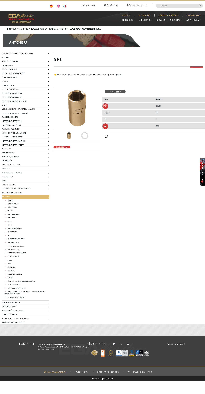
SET (9, 235)
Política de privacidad (140, 372)
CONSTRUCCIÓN (8, 153)
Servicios (161, 20)
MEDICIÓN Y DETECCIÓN (11, 157)
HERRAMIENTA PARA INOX (11, 125)
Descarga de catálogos (138, 5)
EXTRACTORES (7, 65)
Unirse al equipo (88, 5)
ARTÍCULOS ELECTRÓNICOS (12, 173)
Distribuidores (194, 15)
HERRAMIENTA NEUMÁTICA (12, 97)
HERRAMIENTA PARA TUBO (12, 121)
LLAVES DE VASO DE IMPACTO (16, 239)
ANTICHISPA (25, 29)
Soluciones (145, 20)
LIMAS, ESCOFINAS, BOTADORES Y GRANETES (18, 109)
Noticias (126, 15)
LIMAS (9, 263)
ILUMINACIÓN (7, 161)
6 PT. (67, 29)
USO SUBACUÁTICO (9, 307)
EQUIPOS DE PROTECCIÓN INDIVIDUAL (16, 318)
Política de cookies (108, 372)
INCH (62, 29)
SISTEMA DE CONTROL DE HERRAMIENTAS (17, 53)
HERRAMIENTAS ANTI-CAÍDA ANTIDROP (16, 189)
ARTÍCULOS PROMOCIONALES (13, 322)
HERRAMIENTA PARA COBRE (12, 137)
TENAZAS (10, 211)
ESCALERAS (6, 169)
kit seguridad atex (14, 285)
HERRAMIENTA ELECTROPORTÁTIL (14, 101)
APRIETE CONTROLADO (10, 89)
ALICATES (10, 200)
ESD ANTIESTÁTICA (9, 185)
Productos (127, 20)
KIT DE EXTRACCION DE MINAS (17, 288)
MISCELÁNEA (11, 267)
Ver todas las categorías (16, 297)
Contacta (203, 171)
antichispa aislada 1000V (12, 193)
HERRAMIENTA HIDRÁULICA (12, 93)
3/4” (46, 29)
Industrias (175, 20)
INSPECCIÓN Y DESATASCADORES (14, 133)
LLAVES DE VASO (37, 29)
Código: (112, 92)
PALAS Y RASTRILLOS (14, 256)
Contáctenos (112, 5)
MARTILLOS (6, 149)
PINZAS (10, 221)
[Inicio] (7, 29)
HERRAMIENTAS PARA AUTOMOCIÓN (15, 113)
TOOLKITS (5, 57)
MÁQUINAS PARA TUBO (10, 129)
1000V (4, 181)
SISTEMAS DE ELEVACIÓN (11, 165)
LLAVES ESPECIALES (13, 242)
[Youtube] (128, 344)
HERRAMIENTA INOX (9, 314)
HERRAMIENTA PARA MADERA (13, 145)
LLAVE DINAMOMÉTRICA (15, 228)
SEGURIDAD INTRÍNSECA (11, 302)
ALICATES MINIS (12, 207)
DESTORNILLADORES (9, 69)
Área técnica (192, 20)
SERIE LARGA (54, 29)
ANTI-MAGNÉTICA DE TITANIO (13, 310)
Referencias (144, 15)
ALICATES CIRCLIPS (13, 204)
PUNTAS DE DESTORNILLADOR (13, 73)
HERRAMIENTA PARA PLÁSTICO (13, 141)
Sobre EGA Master (167, 15)
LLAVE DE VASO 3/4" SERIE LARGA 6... (85, 29)
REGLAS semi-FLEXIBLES (15, 274)
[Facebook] (114, 344)
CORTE (4, 105)
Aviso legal (82, 372)
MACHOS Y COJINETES (10, 117)
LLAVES (5, 81)
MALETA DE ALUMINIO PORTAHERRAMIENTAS (21, 281)
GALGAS (10, 278)
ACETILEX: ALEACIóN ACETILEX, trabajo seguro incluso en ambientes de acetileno (24, 293)
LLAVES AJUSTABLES (9, 77)
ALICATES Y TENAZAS (10, 61)
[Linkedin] (121, 344)
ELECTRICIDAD (7, 177)
